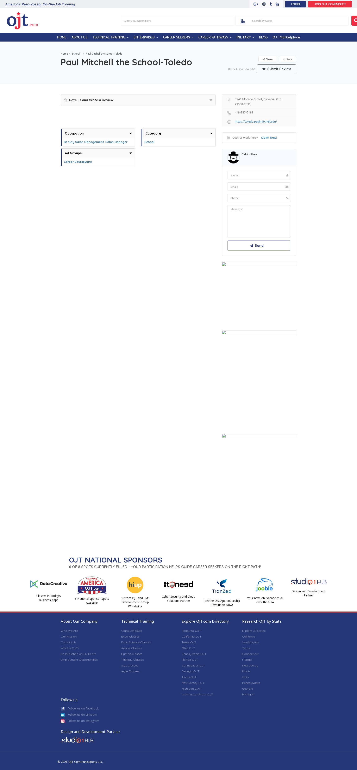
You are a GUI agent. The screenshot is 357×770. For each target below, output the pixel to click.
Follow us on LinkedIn (82, 714)
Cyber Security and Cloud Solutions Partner (178, 599)
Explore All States (254, 631)
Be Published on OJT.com (78, 654)
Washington (250, 642)
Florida (247, 660)
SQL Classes (129, 665)
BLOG (263, 37)
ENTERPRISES (144, 37)
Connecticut (250, 654)
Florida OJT (190, 660)
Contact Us (68, 642)
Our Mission (69, 636)
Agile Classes (130, 671)
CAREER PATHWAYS (213, 37)
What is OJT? (70, 648)
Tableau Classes (132, 660)
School (76, 53)
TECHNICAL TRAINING (108, 37)
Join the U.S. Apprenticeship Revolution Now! (222, 603)
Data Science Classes (136, 642)
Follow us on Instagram (83, 721)
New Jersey (250, 665)
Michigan (248, 694)
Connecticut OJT (193, 665)
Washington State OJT (197, 694)
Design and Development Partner (309, 593)
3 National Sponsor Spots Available (92, 601)
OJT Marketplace (286, 37)
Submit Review (279, 69)
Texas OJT (189, 642)
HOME (62, 37)
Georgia (247, 688)
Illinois (246, 671)
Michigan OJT (191, 688)
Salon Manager (116, 142)
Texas (246, 648)
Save (289, 59)
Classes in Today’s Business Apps (48, 598)
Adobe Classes (131, 648)
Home (64, 53)
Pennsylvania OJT (194, 654)
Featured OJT (191, 631)
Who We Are (69, 631)
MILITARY (244, 37)
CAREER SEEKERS (176, 37)
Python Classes (131, 654)
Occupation (74, 133)
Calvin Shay (249, 154)
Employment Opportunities (79, 660)
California (248, 636)
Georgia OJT (190, 671)
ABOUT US (79, 37)
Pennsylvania (251, 683)
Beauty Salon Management (84, 142)
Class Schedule (131, 631)
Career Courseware (78, 162)
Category (153, 133)
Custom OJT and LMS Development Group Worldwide (135, 602)
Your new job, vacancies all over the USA (265, 600)
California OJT (191, 636)
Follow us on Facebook (83, 708)
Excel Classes (130, 636)
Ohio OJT (188, 648)
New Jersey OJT (193, 683)
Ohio (245, 677)
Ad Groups (73, 153)
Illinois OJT (189, 677)
